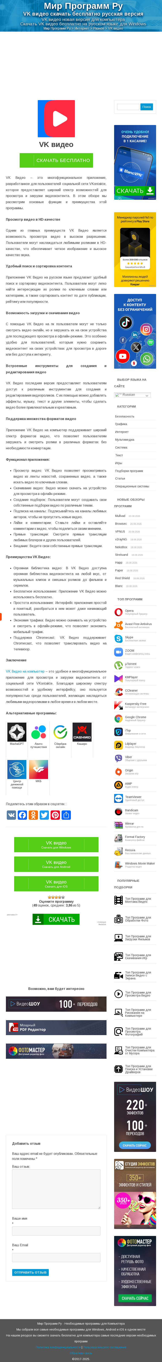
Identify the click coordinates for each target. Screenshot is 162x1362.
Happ (118, 562)
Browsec (121, 523)
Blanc (119, 586)
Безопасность (124, 416)
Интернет (122, 432)
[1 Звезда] (49, 897)
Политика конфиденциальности (58, 1347)
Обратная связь (81, 1353)
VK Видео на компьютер (25, 671)
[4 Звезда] (59, 897)
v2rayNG (121, 539)
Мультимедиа (124, 439)
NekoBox (121, 547)
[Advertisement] (81, 68)
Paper (119, 570)
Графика (121, 424)
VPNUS (120, 531)
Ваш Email (20, 1245)
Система (121, 447)
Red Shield (122, 578)
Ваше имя (19, 1218)
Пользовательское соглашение (104, 1347)
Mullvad (120, 516)
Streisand (121, 554)
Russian (128, 394)
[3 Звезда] (56, 897)
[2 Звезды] (53, 897)
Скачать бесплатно (63, 160)
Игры (118, 463)
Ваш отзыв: (21, 1166)
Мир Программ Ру (83, 6)
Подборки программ (129, 471)
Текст (119, 455)
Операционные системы (132, 486)
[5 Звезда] (63, 897)
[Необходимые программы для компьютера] (1, 617)
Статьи (120, 478)
